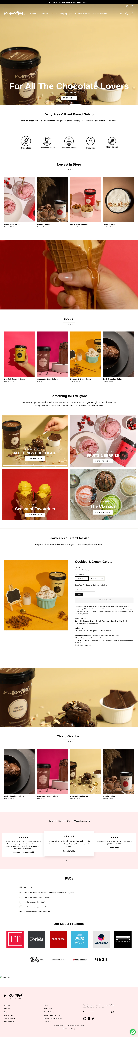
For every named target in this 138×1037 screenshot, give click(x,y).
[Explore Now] (35, 441)
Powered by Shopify (69, 1029)
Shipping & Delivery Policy (52, 1015)
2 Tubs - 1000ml (97, 578)
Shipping (86, 570)
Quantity (79, 575)
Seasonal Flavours (82, 13)
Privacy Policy (48, 1009)
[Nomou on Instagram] (84, 1018)
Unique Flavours (100, 13)
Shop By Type (66, 13)
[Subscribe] (112, 1011)
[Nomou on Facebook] (89, 1018)
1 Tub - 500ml (82, 578)
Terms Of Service (49, 1012)
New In (54, 13)
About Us (33, 13)
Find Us (46, 1005)
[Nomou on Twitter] (93, 1018)
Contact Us (47, 1022)
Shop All (44, 13)
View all (69, 169)
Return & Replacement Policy (53, 1018)
